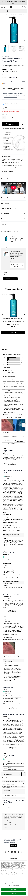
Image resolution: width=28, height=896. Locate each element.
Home (3, 14)
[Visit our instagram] (12, 852)
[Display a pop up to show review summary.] (19, 324)
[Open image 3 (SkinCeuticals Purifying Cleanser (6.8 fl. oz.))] (22, 48)
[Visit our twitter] (8, 852)
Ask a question (13, 71)
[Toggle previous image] (1, 30)
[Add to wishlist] (22, 124)
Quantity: (4, 114)
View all (23, 81)
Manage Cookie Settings (13, 885)
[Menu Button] (1, 7)
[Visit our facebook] (5, 852)
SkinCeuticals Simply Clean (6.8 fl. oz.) (13, 318)
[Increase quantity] (13, 117)
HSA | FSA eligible (8, 77)
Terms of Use (22, 883)
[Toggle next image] (26, 30)
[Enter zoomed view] (24, 40)
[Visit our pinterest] (21, 852)
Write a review (5, 71)
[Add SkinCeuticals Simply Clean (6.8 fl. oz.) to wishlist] (22, 295)
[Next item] (24, 314)
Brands (7, 14)
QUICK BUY (13, 332)
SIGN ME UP (13, 845)
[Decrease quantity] (4, 117)
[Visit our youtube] (15, 852)
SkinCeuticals (14, 14)
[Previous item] (2, 314)
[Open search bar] (4, 7)
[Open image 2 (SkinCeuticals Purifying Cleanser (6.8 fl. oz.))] (13, 48)
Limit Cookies (13, 889)
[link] (22, 7)
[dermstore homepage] (13, 7)
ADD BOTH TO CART (10, 279)
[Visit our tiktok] (18, 852)
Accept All (13, 893)
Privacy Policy (15, 883)
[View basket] (25, 7)
